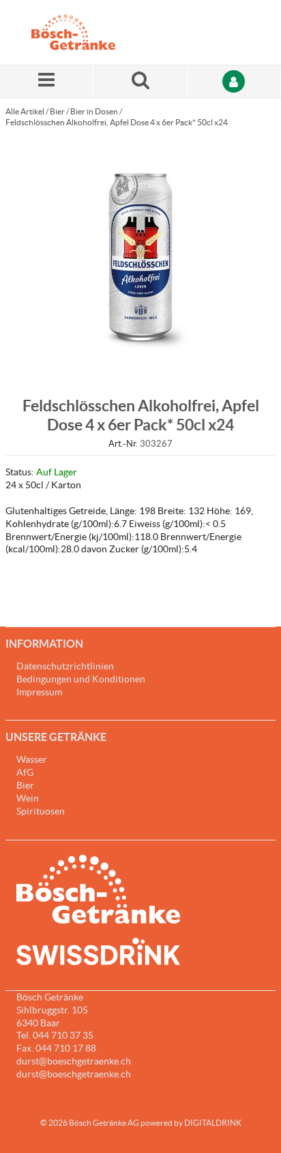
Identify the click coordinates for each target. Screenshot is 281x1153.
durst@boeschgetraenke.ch (73, 1074)
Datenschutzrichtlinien (65, 666)
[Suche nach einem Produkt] (140, 81)
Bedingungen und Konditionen (80, 679)
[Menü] (46, 81)
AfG (24, 772)
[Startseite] (96, 32)
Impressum (39, 691)
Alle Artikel (24, 111)
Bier (57, 111)
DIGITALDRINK (212, 1122)
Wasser (31, 759)
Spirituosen (40, 811)
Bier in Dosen (94, 111)
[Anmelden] (234, 81)
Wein (27, 798)
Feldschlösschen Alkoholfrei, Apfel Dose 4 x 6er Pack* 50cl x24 (116, 122)
